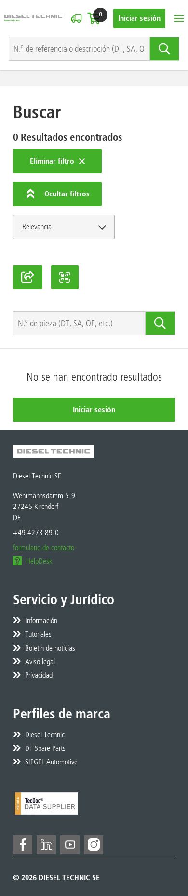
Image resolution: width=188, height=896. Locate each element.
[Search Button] (164, 49)
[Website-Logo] (33, 18)
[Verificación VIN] (76, 18)
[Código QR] (65, 277)
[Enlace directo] (27, 277)
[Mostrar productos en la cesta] (93, 18)
